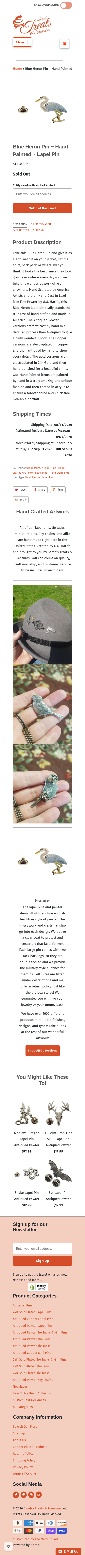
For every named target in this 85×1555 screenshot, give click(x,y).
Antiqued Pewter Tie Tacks (31, 1346)
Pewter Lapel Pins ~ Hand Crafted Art (47, 472)
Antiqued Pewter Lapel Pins (32, 1326)
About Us (19, 1440)
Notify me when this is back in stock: (34, 185)
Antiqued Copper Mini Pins (32, 1353)
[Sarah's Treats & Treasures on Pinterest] (24, 1495)
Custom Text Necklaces (29, 1400)
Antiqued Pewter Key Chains (33, 1380)
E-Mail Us (70, 1551)
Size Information (41, 224)
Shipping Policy (24, 1460)
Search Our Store (25, 1426)
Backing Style (21, 230)
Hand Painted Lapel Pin (39, 477)
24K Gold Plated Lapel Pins (32, 1312)
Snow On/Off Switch (47, 4)
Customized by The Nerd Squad (35, 1539)
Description (20, 224)
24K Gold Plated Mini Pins (31, 1366)
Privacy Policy (23, 1467)
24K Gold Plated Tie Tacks (31, 1373)
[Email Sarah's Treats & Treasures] (39, 1495)
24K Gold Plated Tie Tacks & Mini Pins (39, 1359)
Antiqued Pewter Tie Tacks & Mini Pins (40, 1332)
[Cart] (64, 43)
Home (17, 69)
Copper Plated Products (30, 1447)
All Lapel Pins (22, 1305)
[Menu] (22, 42)
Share (41, 489)
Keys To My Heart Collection (32, 1393)
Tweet (23, 489)
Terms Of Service (25, 1474)
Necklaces (20, 1386)
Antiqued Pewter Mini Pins (31, 1339)
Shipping (38, 230)
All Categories (23, 1407)
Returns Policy (23, 1453)
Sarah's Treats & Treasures (42, 1508)
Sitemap (19, 1433)
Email (23, 499)
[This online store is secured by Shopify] (38, 1290)
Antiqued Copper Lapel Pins (33, 1319)
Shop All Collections (42, 1051)
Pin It (60, 489)
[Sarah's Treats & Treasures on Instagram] (31, 1495)
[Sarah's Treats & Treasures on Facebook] (16, 1495)
